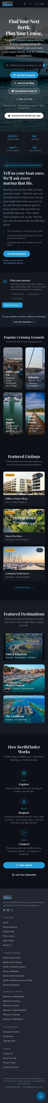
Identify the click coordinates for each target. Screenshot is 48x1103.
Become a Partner (11, 1032)
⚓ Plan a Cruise (24, 99)
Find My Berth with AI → (14, 263)
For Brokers (8, 1036)
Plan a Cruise (9, 936)
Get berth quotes (26, 75)
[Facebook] (4, 910)
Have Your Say (9, 1058)
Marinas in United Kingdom (15, 1010)
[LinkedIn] (8, 910)
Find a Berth (25, 865)
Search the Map (26, 83)
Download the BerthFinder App (25, 116)
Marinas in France (11, 1005)
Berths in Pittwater (11, 971)
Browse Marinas (10, 927)
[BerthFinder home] (8, 3)
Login (41, 4)
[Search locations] (30, 3)
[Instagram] (12, 910)
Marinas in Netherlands (13, 1019)
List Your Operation (23, 322)
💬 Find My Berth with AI (24, 91)
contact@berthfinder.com (33, 1087)
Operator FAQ (9, 1041)
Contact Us (8, 1053)
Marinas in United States (13, 996)
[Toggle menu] (24, 3)
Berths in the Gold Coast (13, 976)
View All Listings (22, 587)
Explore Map (8, 931)
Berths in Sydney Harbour (14, 967)
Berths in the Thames (12, 962)
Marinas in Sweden (11, 1014)
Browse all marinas (11, 985)
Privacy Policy (9, 1062)
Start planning (10, 305)
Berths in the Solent (11, 958)
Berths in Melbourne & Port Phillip (17, 980)
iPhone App (8, 940)
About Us (7, 945)
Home (5, 922)
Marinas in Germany (11, 1001)
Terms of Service (10, 1067)
